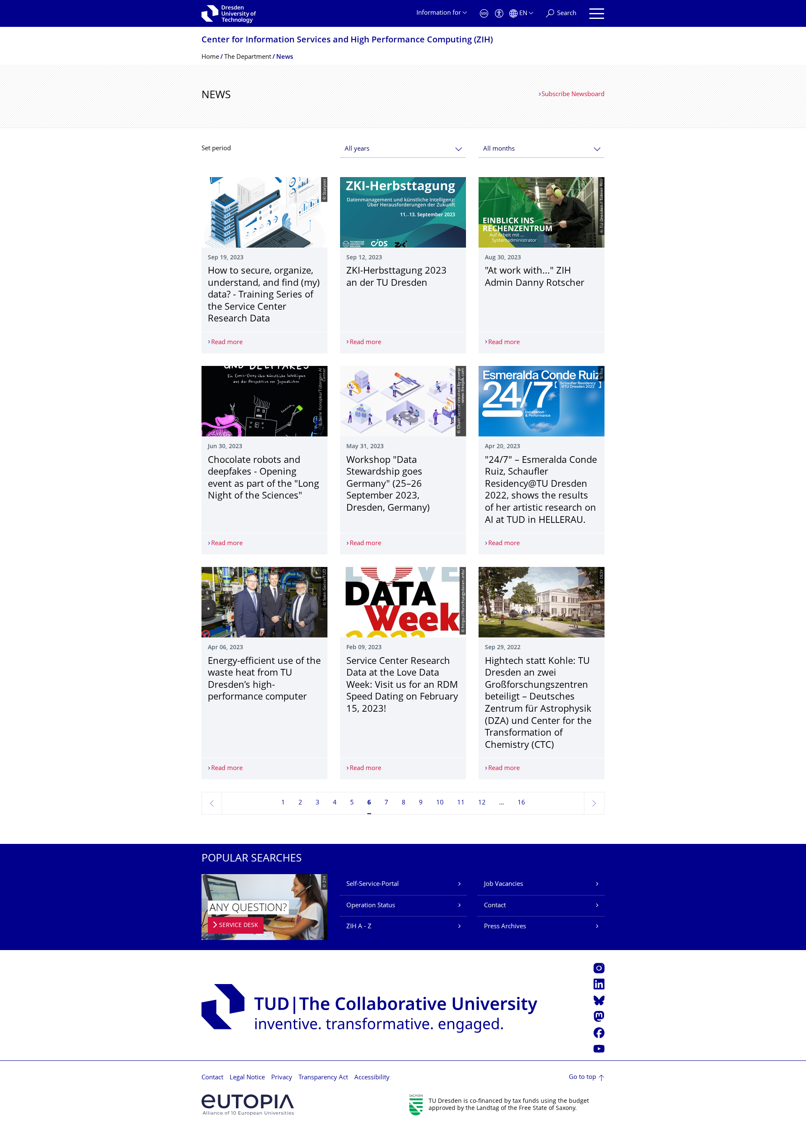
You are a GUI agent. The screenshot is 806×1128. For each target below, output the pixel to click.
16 (521, 803)
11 (461, 803)
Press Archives (505, 927)
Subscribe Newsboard (573, 94)
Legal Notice (247, 1078)
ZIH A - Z (359, 927)
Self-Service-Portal (372, 884)
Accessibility (372, 1078)
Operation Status (370, 906)
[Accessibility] (499, 14)
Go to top (582, 1077)
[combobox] (403, 149)
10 (440, 803)
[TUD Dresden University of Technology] (229, 13)
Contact (495, 906)
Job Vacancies (503, 884)
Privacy (281, 1078)
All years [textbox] (357, 149)
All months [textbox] (499, 149)
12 (482, 803)
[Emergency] (484, 14)
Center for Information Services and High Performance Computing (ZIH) (347, 40)
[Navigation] (596, 13)
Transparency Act (323, 1078)
